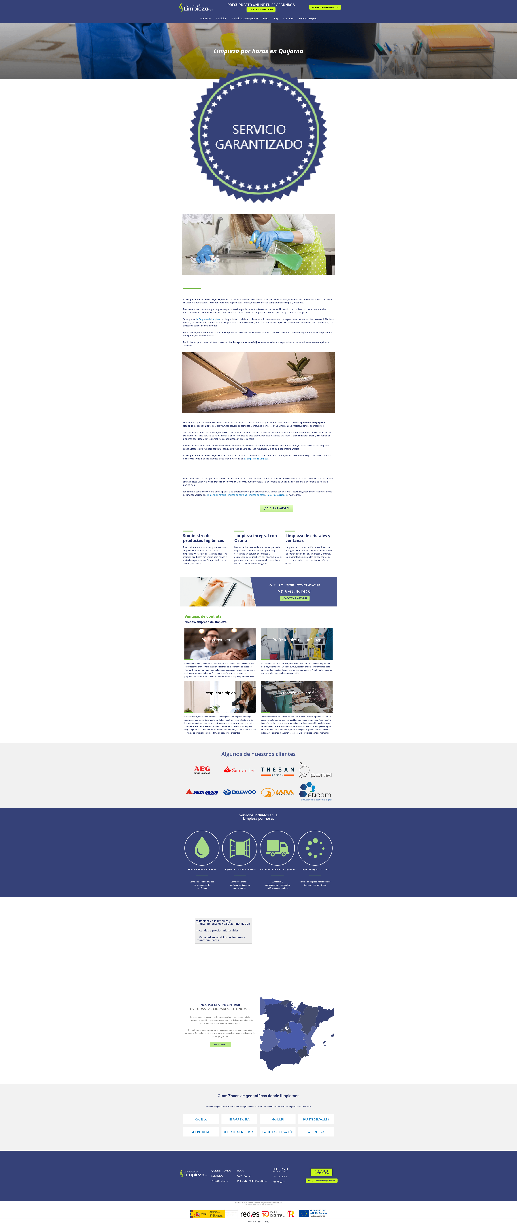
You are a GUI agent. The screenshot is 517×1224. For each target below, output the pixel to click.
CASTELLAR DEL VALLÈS (277, 1132)
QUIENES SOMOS (221, 1170)
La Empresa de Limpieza (208, 319)
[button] (261, 9)
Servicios (221, 18)
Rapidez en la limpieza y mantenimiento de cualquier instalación (223, 922)
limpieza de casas (256, 494)
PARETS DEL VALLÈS (316, 1119)
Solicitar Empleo (308, 18)
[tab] (223, 922)
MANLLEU (278, 1119)
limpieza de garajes (216, 494)
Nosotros (205, 18)
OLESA (228, 1132)
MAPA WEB (279, 1182)
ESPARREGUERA (239, 1119)
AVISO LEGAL (280, 1176)
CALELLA (201, 1119)
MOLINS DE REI (200, 1132)
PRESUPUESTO (219, 1180)
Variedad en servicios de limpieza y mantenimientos (221, 939)
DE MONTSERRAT (243, 1132)
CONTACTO (244, 1175)
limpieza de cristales (276, 494)
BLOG (240, 1170)
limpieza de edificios (237, 494)
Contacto (288, 18)
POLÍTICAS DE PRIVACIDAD (281, 1170)
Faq (276, 18)
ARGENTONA (316, 1132)
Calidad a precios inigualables (219, 930)
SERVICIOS (217, 1175)
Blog (265, 18)
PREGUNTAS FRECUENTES (252, 1180)
